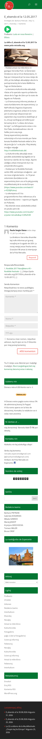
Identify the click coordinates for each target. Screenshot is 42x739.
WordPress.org (10, 693)
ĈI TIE (32, 427)
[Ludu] (7, 31)
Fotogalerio (9, 632)
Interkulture (9, 612)
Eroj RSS (7, 685)
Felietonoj (8, 644)
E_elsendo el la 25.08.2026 (17, 719)
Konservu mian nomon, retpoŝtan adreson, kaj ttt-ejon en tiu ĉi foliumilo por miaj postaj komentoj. (20, 342)
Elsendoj (13, 24)
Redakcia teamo (11, 608)
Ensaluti (7, 681)
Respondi (32, 257)
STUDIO (7, 600)
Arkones (7, 604)
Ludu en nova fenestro (22, 34)
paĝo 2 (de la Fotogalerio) (15, 636)
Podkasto (8, 596)
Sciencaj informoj (11, 639)
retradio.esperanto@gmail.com (17, 453)
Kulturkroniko (10, 628)
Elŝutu (7, 37)
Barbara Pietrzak (21, 21)
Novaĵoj (7, 620)
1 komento (22, 24)
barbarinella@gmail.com (17, 457)
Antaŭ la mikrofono (12, 624)
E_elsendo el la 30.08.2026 (17, 712)
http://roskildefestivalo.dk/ (15, 150)
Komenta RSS (10, 689)
